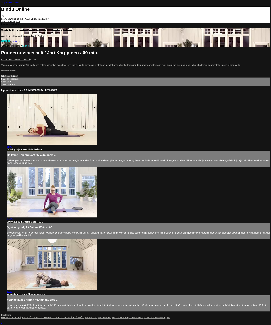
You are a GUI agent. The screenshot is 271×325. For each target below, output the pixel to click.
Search (13, 19)
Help (114, 317)
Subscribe (5, 41)
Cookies (134, 317)
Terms (120, 317)
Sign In (16, 21)
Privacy (126, 317)
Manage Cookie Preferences (151, 317)
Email (15, 76)
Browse (5, 19)
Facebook (5, 76)
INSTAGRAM (104, 317)
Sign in (45, 19)
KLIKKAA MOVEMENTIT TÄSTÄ (15, 59)
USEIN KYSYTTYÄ (11, 317)
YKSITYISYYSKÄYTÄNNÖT (69, 317)
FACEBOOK (91, 317)
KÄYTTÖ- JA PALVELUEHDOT (38, 317)
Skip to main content (10, 2)
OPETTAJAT (23, 19)
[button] (3, 16)
